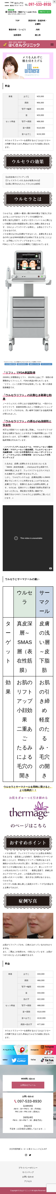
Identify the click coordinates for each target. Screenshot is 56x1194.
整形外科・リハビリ (17, 29)
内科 (38, 29)
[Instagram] (26, 1155)
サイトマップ (28, 1172)
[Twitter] (30, 1155)
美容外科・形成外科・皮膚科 (37, 22)
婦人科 (38, 35)
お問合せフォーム (28, 1085)
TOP (17, 20)
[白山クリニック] (21, 44)
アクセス (28, 1181)
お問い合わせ (28, 1177)
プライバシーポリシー (28, 1168)
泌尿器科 (17, 35)
